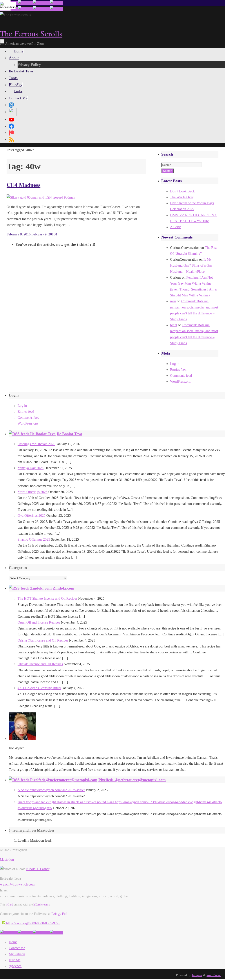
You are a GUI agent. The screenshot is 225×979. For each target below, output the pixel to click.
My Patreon (17, 954)
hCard (9, 904)
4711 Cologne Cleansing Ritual (39, 688)
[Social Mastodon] (11, 104)
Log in (174, 364)
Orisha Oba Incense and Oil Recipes (43, 640)
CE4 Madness (23, 185)
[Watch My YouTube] (41, 3)
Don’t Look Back (182, 191)
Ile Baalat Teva (69, 434)
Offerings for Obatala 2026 (36, 444)
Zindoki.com (63, 588)
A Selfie (175, 227)
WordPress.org (180, 381)
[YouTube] (11, 119)
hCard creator (41, 904)
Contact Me (17, 948)
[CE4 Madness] (41, 197)
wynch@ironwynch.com (17, 884)
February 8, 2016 (19, 234)
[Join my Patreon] (25, 3)
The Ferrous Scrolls (31, 33)
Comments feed (181, 375)
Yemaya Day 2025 (31, 468)
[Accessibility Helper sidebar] (5, 5)
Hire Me (14, 960)
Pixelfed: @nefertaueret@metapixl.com (132, 780)
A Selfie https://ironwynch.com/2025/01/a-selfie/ (51, 790)
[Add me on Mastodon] (9, 932)
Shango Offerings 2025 (34, 539)
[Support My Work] (56, 3)
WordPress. (214, 975)
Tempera (197, 975)
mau (173, 301)
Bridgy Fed (59, 914)
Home (13, 942)
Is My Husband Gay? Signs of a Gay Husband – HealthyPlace (191, 265)
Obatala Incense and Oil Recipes (40, 664)
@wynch (15, 966)
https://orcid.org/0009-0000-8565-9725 (32, 923)
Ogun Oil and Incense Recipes (39, 622)
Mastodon (7, 859)
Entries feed (178, 369)
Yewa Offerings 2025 (32, 492)
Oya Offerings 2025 (31, 515)
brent (173, 325)
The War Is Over (181, 197)
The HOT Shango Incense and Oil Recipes (47, 598)
